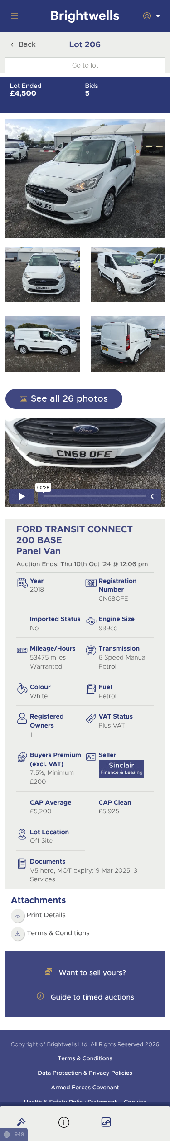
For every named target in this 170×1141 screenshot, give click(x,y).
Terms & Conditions (58, 933)
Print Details (46, 915)
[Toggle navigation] (12, 16)
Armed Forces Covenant (85, 1087)
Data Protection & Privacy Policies (85, 1073)
